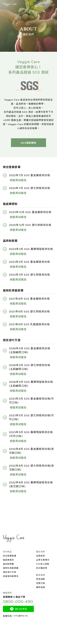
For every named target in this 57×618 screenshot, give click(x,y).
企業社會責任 (42, 559)
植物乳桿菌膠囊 (10, 567)
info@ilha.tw (21, 616)
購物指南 (40, 587)
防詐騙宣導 (41, 567)
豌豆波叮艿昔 (9, 571)
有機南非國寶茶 (10, 576)
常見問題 (40, 578)
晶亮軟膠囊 (8, 563)
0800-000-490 (18, 601)
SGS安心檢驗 (42, 563)
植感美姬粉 (8, 559)
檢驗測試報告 (18, 180)
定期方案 (40, 583)
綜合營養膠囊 (9, 555)
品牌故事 (40, 555)
